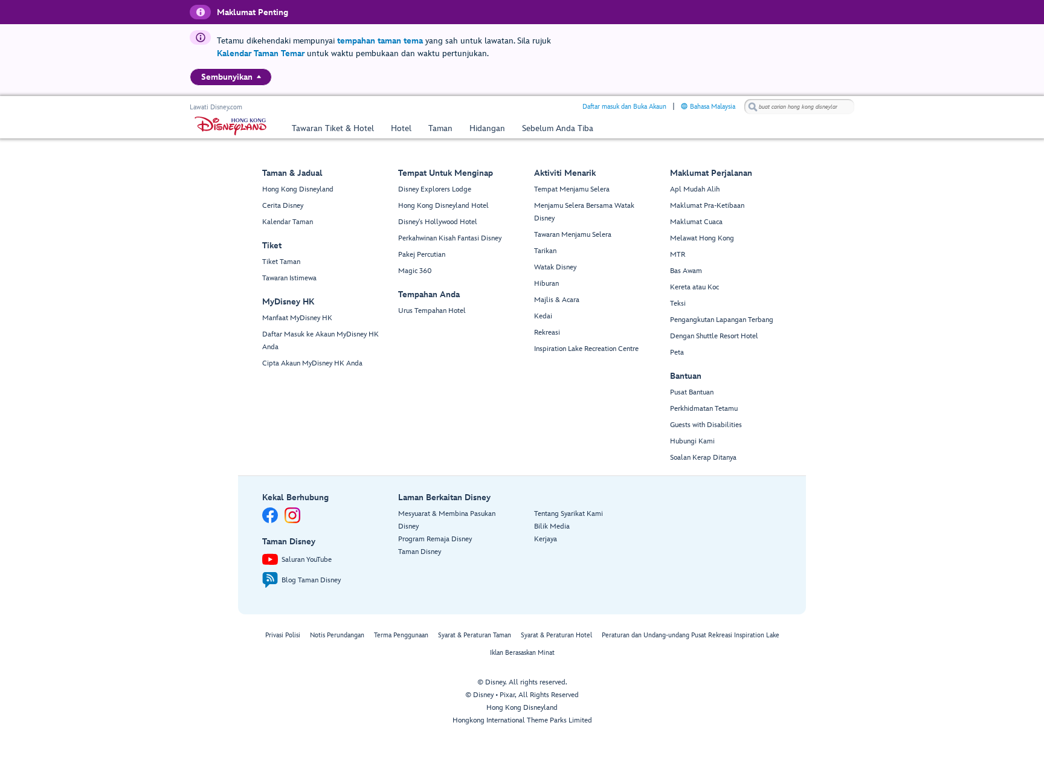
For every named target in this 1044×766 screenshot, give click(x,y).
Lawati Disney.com (216, 107)
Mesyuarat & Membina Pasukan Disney (446, 520)
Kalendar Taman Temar (260, 53)
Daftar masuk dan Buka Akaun (624, 107)
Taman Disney (419, 551)
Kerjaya (545, 539)
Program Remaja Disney (435, 539)
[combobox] (799, 106)
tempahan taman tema (380, 41)
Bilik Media (552, 526)
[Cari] (753, 106)
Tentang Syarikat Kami (568, 513)
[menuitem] (258, 77)
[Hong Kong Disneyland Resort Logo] (230, 126)
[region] (231, 77)
